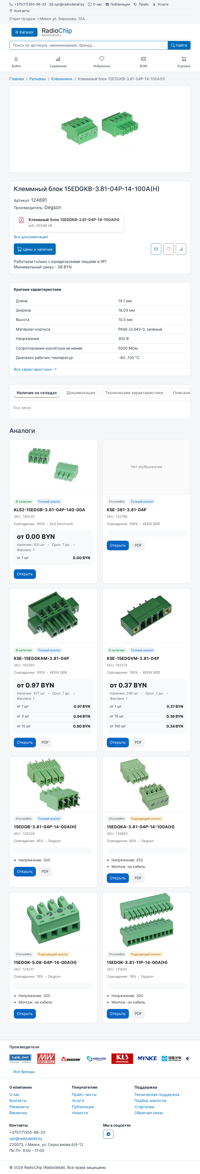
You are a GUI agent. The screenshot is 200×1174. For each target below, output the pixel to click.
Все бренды (24, 1071)
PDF (138, 545)
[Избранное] (102, 59)
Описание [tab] (182, 392)
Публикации (120, 4)
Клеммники (61, 79)
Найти (181, 45)
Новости (80, 1112)
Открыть (25, 574)
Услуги (163, 4)
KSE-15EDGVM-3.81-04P (133, 658)
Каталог (26, 32)
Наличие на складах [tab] (37, 392)
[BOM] (143, 59)
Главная (16, 79)
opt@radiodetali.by (69, 4)
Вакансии (18, 1112)
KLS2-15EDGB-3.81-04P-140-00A (49, 509)
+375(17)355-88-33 (30, 4)
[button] (16, 59)
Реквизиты (19, 1106)
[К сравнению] (181, 249)
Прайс (144, 4)
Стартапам (144, 1106)
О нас (97, 4)
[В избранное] (168, 249)
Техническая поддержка (156, 1094)
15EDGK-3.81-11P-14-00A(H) (137, 962)
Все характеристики (33, 369)
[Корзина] (184, 59)
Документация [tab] (81, 392)
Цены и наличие (37, 249)
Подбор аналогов (150, 1100)
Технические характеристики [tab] (134, 392)
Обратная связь (148, 1112)
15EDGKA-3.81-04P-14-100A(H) (141, 826)
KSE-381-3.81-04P (126, 509)
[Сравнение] (58, 59)
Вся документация (31, 237)
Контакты (21, 11)
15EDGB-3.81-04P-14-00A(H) (45, 826)
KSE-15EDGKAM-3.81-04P (41, 658)
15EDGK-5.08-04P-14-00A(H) (45, 962)
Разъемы (37, 79)
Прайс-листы (84, 1094)
